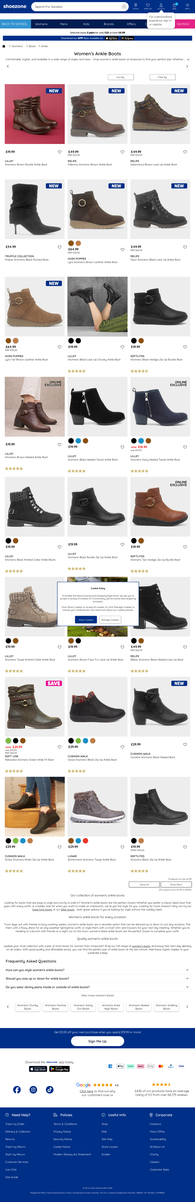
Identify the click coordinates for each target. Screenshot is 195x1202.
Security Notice (63, 1139)
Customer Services (16, 1162)
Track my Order (14, 1124)
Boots (32, 46)
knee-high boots (42, 909)
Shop (105, 1124)
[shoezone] (15, 6)
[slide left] (8, 66)
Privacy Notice (62, 1131)
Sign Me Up (97, 1041)
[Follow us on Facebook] (17, 1090)
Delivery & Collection (17, 1131)
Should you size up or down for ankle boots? (37, 978)
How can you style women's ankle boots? (35, 970)
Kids (104, 1131)
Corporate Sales (159, 1169)
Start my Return (15, 1154)
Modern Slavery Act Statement (72, 1154)
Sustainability (158, 1139)
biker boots (67, 909)
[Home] (3, 46)
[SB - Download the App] (97, 38)
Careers (154, 1162)
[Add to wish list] (59, 152)
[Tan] (78, 243)
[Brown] (8, 340)
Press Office (157, 1131)
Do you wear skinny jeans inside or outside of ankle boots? (48, 987)
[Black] (78, 340)
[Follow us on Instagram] (33, 1090)
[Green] (78, 740)
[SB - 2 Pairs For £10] (97, 32)
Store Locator (110, 1146)
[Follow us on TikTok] (50, 1090)
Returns (10, 1139)
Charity (154, 1154)
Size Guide (11, 1177)
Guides (106, 1154)
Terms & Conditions (65, 1124)
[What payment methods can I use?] (145, 1066)
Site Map (107, 1139)
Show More (176, 884)
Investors (155, 1124)
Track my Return (15, 1146)
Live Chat (11, 1169)
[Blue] (78, 440)
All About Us (157, 1146)
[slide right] (187, 66)
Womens (17, 46)
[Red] (85, 840)
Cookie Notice (62, 1146)
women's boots (141, 946)
